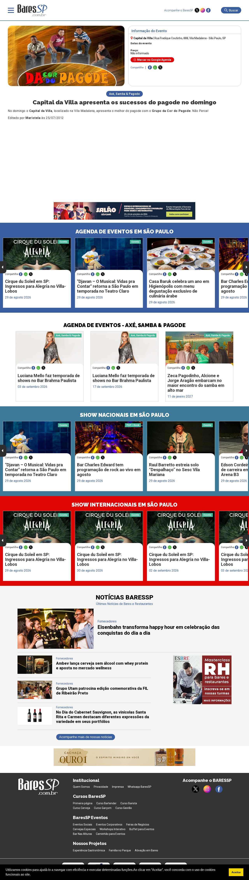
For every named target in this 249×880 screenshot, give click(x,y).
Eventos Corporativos (109, 824)
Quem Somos (81, 786)
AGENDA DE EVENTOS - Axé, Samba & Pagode (124, 325)
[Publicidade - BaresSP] (202, 680)
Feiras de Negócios (137, 824)
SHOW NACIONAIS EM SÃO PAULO (124, 415)
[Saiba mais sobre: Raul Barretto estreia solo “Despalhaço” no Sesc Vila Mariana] (181, 439)
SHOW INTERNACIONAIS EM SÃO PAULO (124, 505)
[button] (31, 875)
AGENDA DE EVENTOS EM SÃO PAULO (124, 231)
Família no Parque (120, 850)
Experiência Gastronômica (89, 850)
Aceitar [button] (236, 872)
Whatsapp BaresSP (139, 786)
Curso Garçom (102, 808)
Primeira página (82, 803)
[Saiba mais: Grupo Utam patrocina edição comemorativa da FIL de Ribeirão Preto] (35, 698)
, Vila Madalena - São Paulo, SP (190, 38)
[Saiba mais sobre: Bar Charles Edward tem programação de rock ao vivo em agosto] (109, 439)
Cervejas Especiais (84, 829)
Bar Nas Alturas (82, 833)
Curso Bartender (106, 803)
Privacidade (101, 786)
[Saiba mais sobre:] (109, 256)
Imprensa (118, 786)
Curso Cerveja (81, 808)
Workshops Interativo (112, 829)
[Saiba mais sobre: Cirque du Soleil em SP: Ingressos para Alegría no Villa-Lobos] (37, 256)
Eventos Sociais (82, 824)
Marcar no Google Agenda (154, 59)
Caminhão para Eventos (110, 833)
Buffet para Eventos (141, 829)
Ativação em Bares (146, 850)
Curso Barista (128, 803)
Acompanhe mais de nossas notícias (85, 737)
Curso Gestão (123, 808)
